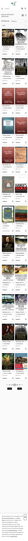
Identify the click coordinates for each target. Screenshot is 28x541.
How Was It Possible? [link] (20, 224)
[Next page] (22, 385)
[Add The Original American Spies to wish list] (26, 378)
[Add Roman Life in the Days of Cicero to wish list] (26, 290)
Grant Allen (6, 284)
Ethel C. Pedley (20, 108)
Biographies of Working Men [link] (7, 282)
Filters (3, 25)
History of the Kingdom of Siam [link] (20, 312)
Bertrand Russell (20, 255)
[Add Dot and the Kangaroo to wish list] (26, 113)
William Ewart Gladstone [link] (7, 253)
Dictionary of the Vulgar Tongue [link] (20, 341)
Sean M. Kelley (20, 166)
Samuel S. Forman (8, 314)
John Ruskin (6, 49)
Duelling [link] (18, 76)
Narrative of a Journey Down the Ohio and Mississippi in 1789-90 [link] (7, 312)
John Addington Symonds (8, 166)
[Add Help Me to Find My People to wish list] (13, 202)
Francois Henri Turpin (21, 314)
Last (20, 388)
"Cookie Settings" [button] (12, 530)
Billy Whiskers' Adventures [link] (7, 106)
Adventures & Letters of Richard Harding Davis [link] (20, 47)
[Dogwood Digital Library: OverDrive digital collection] (14, 3)
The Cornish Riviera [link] (20, 135)
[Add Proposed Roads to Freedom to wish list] (26, 261)
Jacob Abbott (7, 343)
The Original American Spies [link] (20, 371)
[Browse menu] (25, 9)
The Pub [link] (5, 224)
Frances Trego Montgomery (8, 108)
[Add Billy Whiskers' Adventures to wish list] (13, 113)
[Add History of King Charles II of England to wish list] (13, 349)
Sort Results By (5, 21)
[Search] (2, 8)
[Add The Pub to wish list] (13, 231)
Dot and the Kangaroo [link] (20, 106)
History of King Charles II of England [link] (7, 341)
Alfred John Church (21, 284)
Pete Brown (6, 225)
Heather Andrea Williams (8, 196)
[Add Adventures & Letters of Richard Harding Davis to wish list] (26, 54)
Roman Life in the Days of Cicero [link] (20, 282)
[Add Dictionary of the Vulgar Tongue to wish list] (26, 349)
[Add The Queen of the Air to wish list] (13, 54)
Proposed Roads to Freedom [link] (20, 253)
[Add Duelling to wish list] (26, 84)
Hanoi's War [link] (19, 194)
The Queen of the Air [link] (7, 47)
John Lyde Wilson (20, 78)
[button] (23, 16)
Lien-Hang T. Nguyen (21, 196)
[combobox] (11, 9)
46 (12, 385)
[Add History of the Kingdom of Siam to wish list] (26, 319)
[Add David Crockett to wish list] (13, 378)
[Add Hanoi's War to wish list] (26, 202)
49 (19, 385)
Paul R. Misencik (20, 373)
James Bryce (6, 255)
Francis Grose (20, 343)
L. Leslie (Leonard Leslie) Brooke (8, 137)
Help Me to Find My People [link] (7, 194)
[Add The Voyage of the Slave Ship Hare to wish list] (26, 172)
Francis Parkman (7, 78)
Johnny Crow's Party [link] (7, 135)
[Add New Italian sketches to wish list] (13, 172)
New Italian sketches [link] (7, 165)
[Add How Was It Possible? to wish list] (26, 231)
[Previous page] (7, 385)
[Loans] (22, 9)
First (10, 388)
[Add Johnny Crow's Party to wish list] (13, 143)
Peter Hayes (19, 225)
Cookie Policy (13, 536)
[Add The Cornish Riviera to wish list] (26, 143)
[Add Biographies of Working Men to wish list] (13, 290)
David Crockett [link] (6, 371)
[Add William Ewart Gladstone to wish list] (13, 261)
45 (9, 385)
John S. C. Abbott (8, 373)
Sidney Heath (20, 137)
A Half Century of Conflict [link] (7, 76)
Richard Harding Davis (21, 49)
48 (17, 385)
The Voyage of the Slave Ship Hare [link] (20, 165)
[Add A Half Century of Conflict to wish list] (13, 84)
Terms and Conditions (8, 518)
